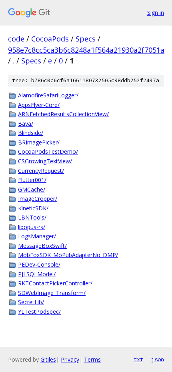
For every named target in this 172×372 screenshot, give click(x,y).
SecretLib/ (31, 302)
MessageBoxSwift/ (42, 245)
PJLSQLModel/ (37, 274)
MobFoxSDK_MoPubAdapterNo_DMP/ (68, 255)
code (16, 39)
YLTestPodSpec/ (39, 311)
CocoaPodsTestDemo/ (48, 151)
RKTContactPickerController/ (55, 283)
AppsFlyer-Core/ (39, 105)
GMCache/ (31, 189)
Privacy (70, 359)
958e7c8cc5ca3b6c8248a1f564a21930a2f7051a (86, 50)
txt (138, 359)
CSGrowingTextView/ (45, 161)
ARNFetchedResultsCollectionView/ (63, 114)
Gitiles (48, 359)
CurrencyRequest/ (41, 170)
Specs (86, 39)
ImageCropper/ (37, 198)
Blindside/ (30, 133)
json (157, 359)
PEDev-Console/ (39, 264)
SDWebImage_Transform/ (52, 293)
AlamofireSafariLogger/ (48, 95)
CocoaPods (50, 39)
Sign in (155, 12)
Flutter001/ (32, 180)
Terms (92, 359)
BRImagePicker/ (39, 142)
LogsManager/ (37, 236)
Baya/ (25, 123)
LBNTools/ (32, 217)
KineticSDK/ (33, 208)
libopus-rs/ (31, 227)
